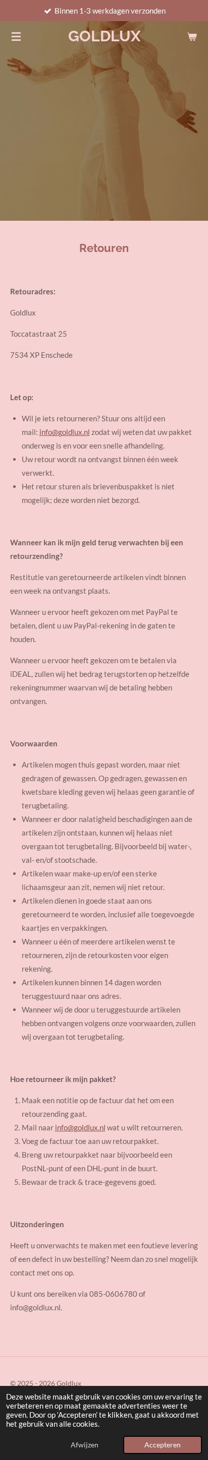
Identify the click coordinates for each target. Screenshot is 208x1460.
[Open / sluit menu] (16, 36)
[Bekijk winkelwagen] (192, 36)
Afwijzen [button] (84, 1445)
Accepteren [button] (162, 1445)
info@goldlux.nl (64, 431)
